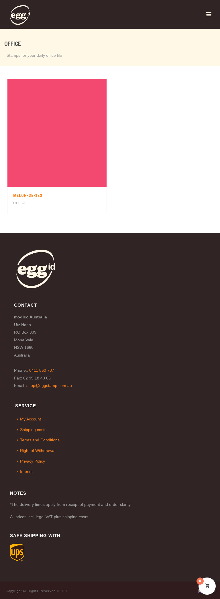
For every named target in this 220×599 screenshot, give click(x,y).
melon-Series (27, 195)
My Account (30, 419)
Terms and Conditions (40, 440)
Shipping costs (33, 429)
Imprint (26, 471)
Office (20, 203)
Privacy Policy (32, 461)
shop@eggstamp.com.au (49, 385)
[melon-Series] (69, 133)
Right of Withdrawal (37, 450)
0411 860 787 (41, 370)
